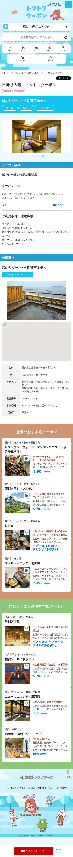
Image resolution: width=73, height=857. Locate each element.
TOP (4, 73)
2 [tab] (36, 156)
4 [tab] (43, 156)
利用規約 (62, 788)
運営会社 (35, 788)
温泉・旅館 (26, 73)
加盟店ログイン (18, 788)
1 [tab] (33, 156)
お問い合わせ (49, 788)
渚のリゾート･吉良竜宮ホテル (48, 73)
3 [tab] (39, 156)
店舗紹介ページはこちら (17, 274)
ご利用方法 (54, 4)
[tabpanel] (36, 136)
